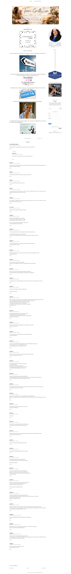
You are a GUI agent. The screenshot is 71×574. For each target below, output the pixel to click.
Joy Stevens (12, 207)
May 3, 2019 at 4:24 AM (14, 394)
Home (31, 1)
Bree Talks (11, 162)
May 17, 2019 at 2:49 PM (14, 449)
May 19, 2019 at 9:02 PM (14, 457)
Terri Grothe (14, 153)
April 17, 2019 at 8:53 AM (14, 297)
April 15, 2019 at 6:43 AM (14, 287)
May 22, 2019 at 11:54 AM (14, 493)
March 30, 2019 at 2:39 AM (14, 260)
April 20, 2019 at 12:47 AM (14, 332)
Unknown (11, 171)
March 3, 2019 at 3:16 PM (14, 216)
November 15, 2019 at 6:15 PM (15, 524)
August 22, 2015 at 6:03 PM (15, 163)
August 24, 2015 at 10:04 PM (15, 198)
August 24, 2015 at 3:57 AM (15, 189)
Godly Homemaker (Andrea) (14, 144)
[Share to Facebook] (26, 138)
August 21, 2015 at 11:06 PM (17, 154)
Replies (14, 151)
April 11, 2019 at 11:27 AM (14, 269)
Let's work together (37, 1)
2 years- (54, 101)
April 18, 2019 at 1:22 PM (14, 323)
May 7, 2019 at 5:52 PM (14, 422)
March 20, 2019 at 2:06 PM (14, 241)
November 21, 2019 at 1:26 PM (15, 544)
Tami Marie (11, 197)
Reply (11, 148)
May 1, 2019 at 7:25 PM (14, 374)
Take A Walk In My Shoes (34, 572)
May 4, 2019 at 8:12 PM (14, 404)
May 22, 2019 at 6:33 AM (14, 480)
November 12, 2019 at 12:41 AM (15, 515)
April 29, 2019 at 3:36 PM (14, 361)
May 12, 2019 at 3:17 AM (14, 431)
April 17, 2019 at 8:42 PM (14, 311)
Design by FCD (41, 572)
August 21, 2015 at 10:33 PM (15, 145)
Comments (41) (39, 138)
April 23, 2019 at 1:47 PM (14, 352)
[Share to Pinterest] (27, 138)
